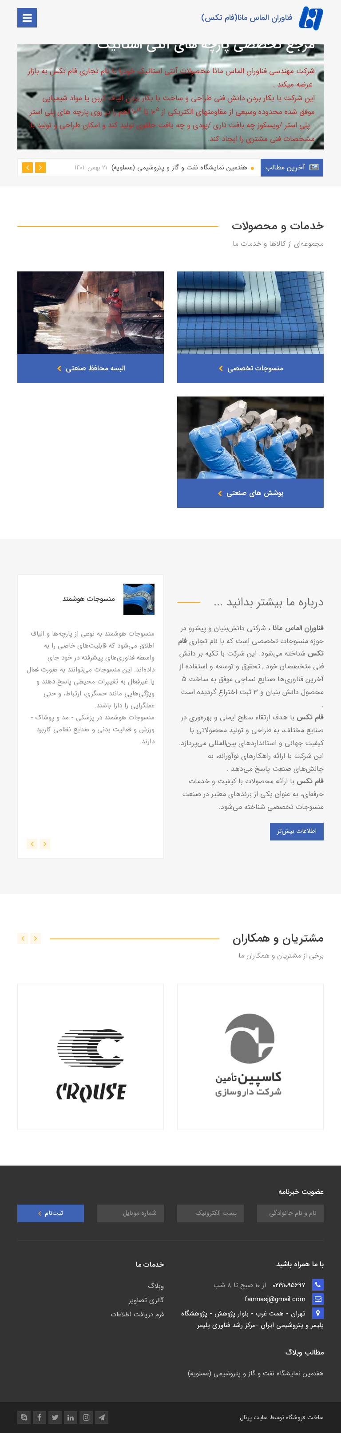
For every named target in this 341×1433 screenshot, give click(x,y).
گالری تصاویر (146, 1300)
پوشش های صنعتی (253, 493)
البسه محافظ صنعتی (94, 368)
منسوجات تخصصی (254, 368)
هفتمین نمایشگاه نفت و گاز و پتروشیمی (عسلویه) (162, 167)
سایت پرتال (254, 1417)
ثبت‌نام (53, 1213)
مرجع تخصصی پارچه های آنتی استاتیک (206, 45)
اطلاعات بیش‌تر (297, 831)
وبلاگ (156, 1286)
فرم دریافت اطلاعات (137, 1314)
